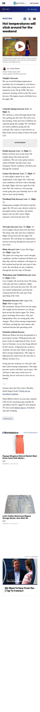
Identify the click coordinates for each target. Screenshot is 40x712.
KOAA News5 (20, 407)
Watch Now (34, 3)
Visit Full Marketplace (30, 432)
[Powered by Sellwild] (34, 556)
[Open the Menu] (4, 3)
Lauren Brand (15, 69)
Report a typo (8, 418)
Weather (7, 18)
